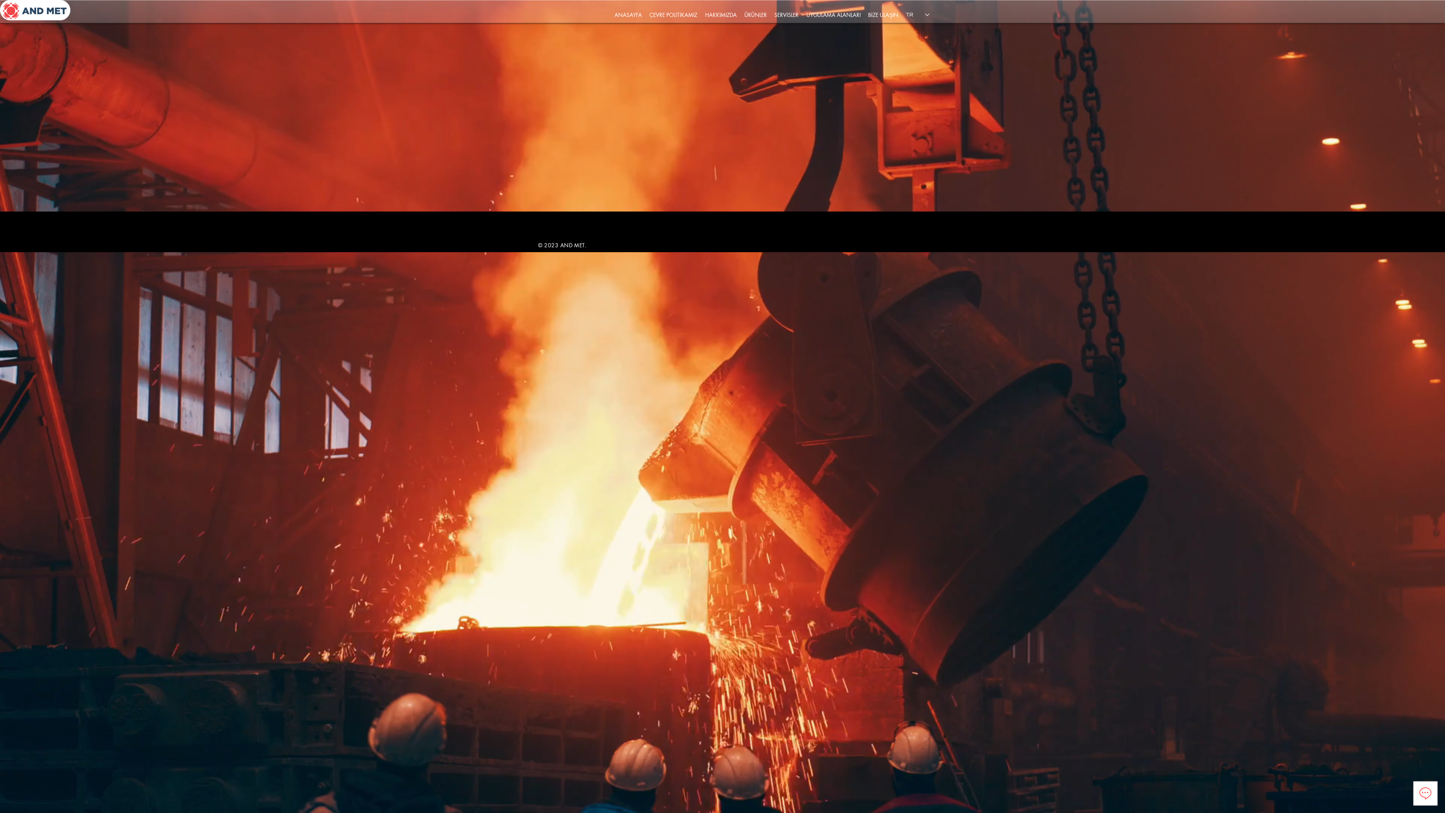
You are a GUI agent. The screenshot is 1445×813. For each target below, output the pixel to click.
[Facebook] (878, 223)
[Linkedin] (893, 223)
